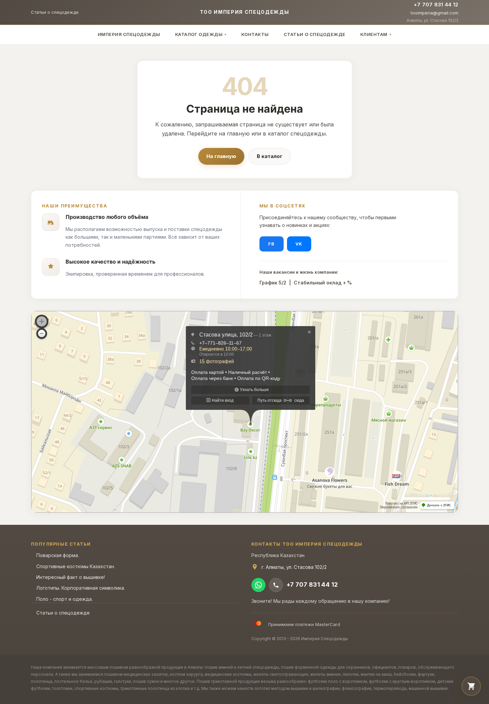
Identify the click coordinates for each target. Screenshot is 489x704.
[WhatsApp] (258, 585)
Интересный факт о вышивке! (70, 577)
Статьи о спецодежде (55, 12)
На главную (221, 156)
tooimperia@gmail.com (434, 12)
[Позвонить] (276, 585)
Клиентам (376, 34)
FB (271, 243)
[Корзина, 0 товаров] (471, 686)
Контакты (255, 34)
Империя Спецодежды (129, 34)
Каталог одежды (201, 34)
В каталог (269, 156)
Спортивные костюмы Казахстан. (75, 566)
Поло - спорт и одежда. (64, 599)
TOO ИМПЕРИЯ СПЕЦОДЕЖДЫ (244, 12)
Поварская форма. (57, 555)
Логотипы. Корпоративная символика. (80, 588)
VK (298, 243)
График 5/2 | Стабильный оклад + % (305, 282)
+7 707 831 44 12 (436, 4)
